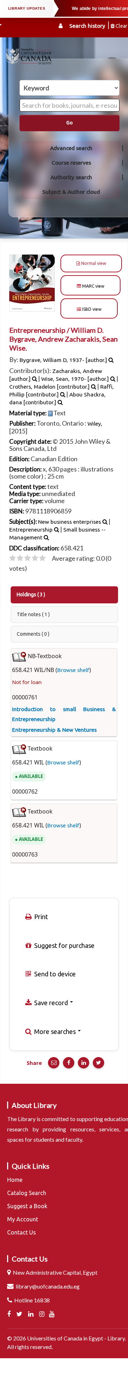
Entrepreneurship (31, 530)
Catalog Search (26, 1193)
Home (14, 1180)
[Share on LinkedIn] (83, 1062)
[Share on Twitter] (98, 1062)
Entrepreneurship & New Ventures (54, 730)
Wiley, (94, 424)
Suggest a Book (27, 1206)
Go (69, 123)
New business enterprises (69, 522)
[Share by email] (53, 1062)
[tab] (64, 594)
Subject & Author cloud (71, 192)
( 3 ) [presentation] (31, 594)
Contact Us (21, 1232)
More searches (55, 1031)
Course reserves (71, 163)
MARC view (92, 286)
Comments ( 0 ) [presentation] (33, 634)
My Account (22, 1219)
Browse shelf (73, 670)
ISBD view (91, 309)
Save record (51, 1002)
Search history (87, 26)
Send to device (54, 973)
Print (40, 916)
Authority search (71, 177)
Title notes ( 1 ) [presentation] (33, 614)
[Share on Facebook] (68, 1062)
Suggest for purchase (64, 945)
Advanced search (71, 148)
